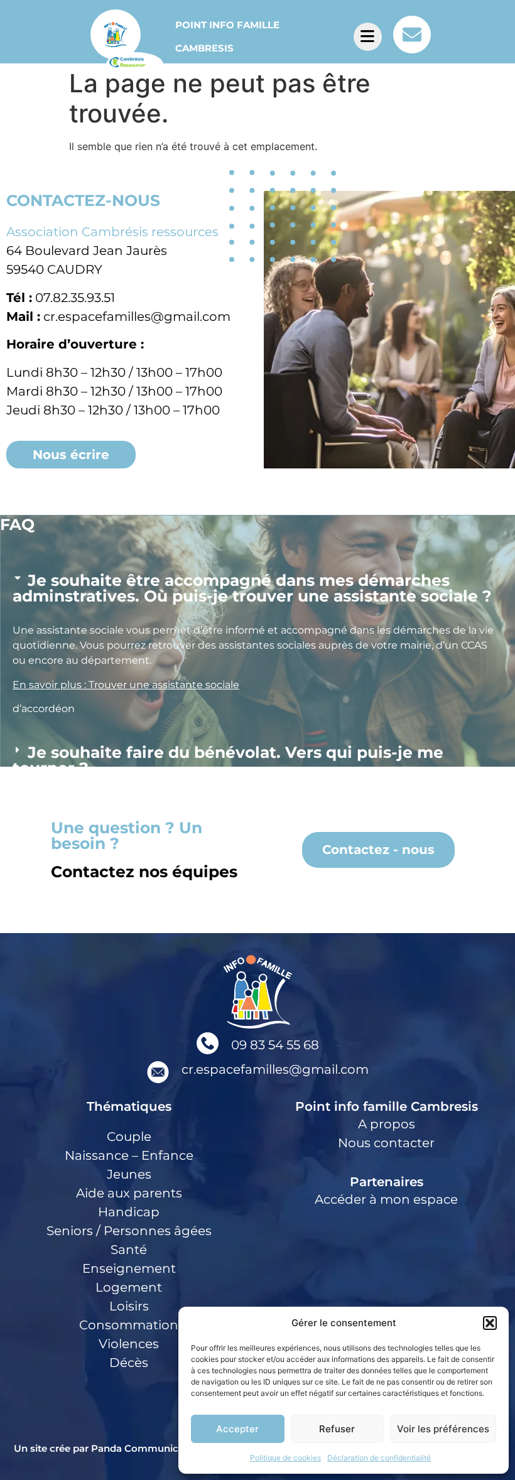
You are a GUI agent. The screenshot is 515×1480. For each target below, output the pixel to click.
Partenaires (386, 1181)
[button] (490, 1323)
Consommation (128, 1324)
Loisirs (129, 1306)
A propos (386, 1124)
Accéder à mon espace (386, 1199)
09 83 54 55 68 (275, 1044)
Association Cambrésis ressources (112, 231)
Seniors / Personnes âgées (129, 1230)
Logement (128, 1287)
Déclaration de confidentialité (379, 1457)
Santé (129, 1249)
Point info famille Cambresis (386, 1106)
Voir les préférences (443, 1429)
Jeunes (129, 1174)
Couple (129, 1136)
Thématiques (129, 1106)
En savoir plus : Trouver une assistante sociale (126, 685)
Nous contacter (386, 1142)
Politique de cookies (285, 1457)
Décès (128, 1362)
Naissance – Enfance (129, 1155)
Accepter (237, 1429)
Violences (129, 1343)
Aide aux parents (129, 1193)
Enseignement (129, 1268)
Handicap (129, 1211)
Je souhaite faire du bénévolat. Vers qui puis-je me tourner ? (228, 760)
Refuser (337, 1429)
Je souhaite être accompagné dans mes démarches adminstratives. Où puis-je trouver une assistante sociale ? (252, 588)
